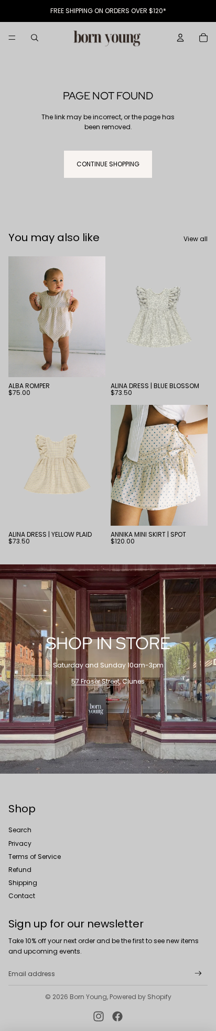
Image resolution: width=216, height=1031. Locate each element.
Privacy (19, 843)
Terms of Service (34, 856)
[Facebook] (117, 1016)
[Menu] (12, 38)
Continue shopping (108, 164)
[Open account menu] (180, 37)
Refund (19, 869)
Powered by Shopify (140, 996)
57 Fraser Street (95, 681)
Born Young (88, 996)
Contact (21, 895)
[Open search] (34, 37)
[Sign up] (198, 974)
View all (195, 238)
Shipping (22, 882)
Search (19, 829)
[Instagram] (98, 1016)
